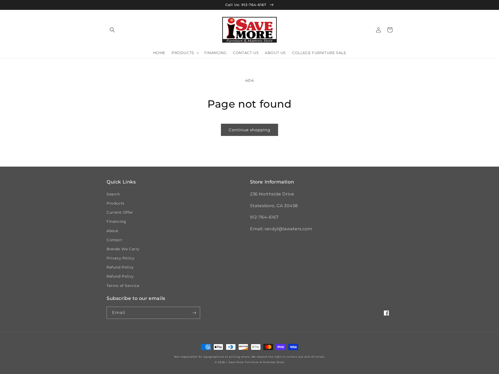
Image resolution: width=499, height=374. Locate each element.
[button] (112, 30)
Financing (116, 221)
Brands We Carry (123, 249)
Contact (114, 240)
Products (115, 203)
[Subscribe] (194, 313)
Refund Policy (120, 267)
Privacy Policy (120, 258)
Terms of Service (123, 285)
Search (113, 194)
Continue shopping (249, 129)
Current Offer (120, 212)
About (113, 230)
